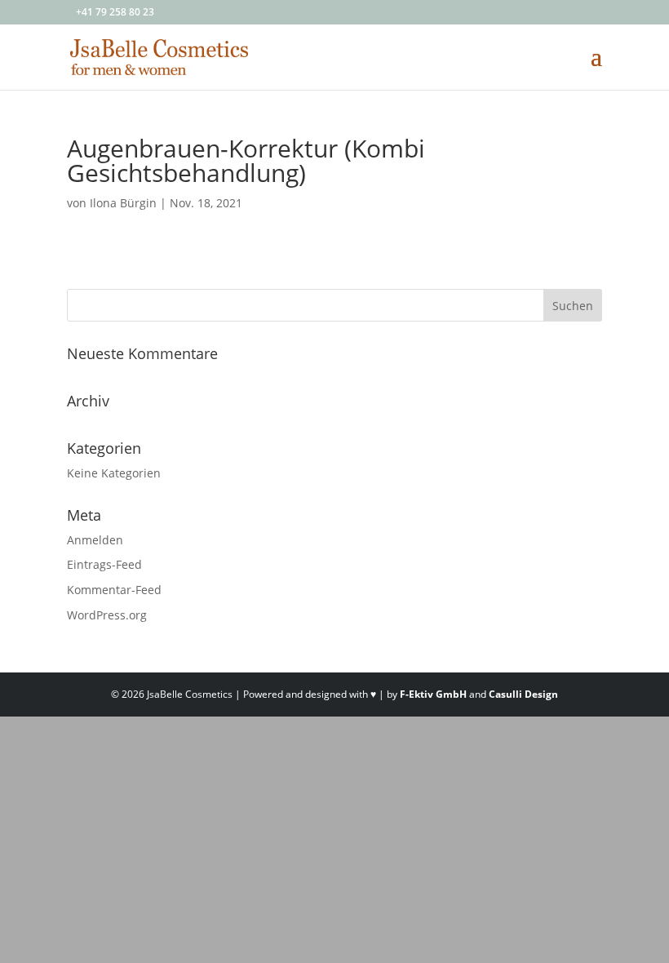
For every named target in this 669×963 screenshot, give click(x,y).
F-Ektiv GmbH (433, 694)
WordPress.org (107, 615)
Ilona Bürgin (123, 203)
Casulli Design (523, 694)
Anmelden (95, 540)
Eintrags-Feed (104, 564)
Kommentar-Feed (114, 589)
